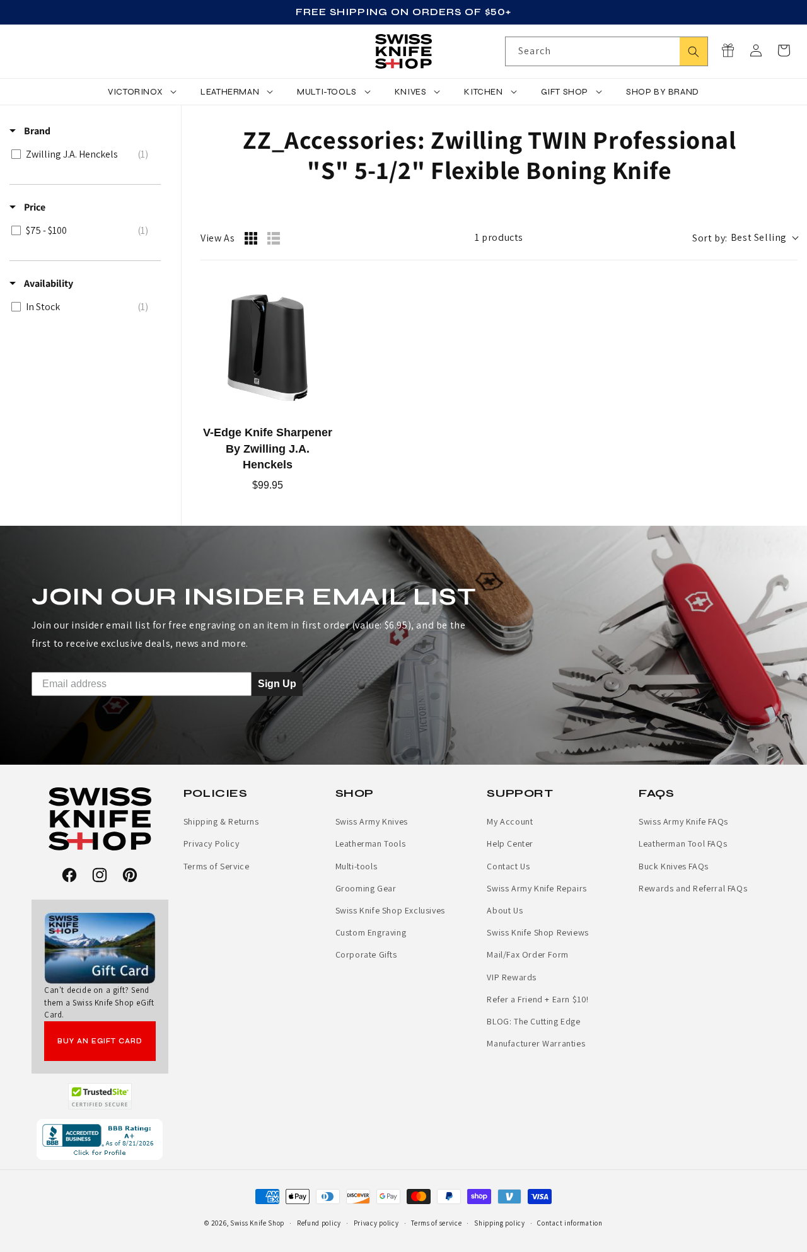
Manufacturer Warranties (536, 1043)
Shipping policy (499, 1223)
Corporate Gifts (366, 954)
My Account (510, 821)
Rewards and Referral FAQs (693, 888)
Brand (36, 130)
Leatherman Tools (370, 843)
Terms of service (436, 1223)
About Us (505, 910)
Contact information (569, 1223)
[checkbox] (82, 154)
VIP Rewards (512, 977)
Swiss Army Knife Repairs (536, 888)
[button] (784, 50)
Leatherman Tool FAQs (683, 843)
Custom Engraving (371, 932)
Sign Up (277, 683)
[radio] (251, 238)
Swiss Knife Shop (257, 1223)
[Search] (693, 51)
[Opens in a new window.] (100, 1096)
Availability (47, 283)
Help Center (510, 843)
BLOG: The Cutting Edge (533, 1021)
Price (33, 207)
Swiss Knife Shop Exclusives (390, 910)
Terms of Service (216, 866)
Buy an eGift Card (99, 1041)
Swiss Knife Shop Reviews (537, 932)
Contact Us (508, 866)
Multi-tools (356, 866)
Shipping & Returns (221, 821)
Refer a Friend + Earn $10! (538, 999)
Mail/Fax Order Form (527, 954)
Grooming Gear (366, 888)
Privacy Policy (211, 843)
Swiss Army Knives (371, 821)
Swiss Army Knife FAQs (683, 821)
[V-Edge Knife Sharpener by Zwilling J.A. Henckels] (267, 348)
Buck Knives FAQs (674, 866)
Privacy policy (376, 1223)
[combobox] (606, 51)
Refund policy (319, 1223)
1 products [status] (499, 237)
